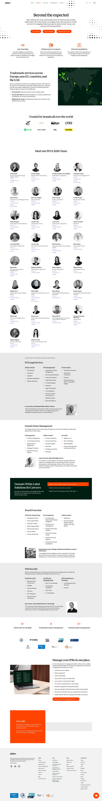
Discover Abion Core (64, 31)
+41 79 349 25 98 (77, 227)
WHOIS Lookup (70, 768)
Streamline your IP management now (64, 699)
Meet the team (84, 789)
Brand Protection (42, 770)
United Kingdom (84, 786)
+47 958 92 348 (77, 179)
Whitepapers (55, 762)
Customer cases (42, 762)
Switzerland (83, 780)
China (82, 760)
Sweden (82, 778)
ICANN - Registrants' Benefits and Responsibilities (57, 780)
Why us (32, 2)
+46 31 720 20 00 (35, 249)
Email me (12, 178)
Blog (39, 776)
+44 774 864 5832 (14, 227)
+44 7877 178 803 (35, 227)
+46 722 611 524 (56, 203)
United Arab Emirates (85, 784)
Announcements (42, 778)
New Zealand (84, 772)
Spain (82, 776)
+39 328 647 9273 (14, 321)
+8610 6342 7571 (56, 297)
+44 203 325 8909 (77, 297)
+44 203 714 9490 (56, 179)
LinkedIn (12, 182)
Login (94, 2)
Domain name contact (57, 776)
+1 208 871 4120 (14, 274)
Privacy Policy (55, 771)
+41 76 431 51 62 (14, 203)
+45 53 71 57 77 (55, 272)
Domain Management (43, 766)
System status (70, 760)
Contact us (54, 760)
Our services (35, 31)
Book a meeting (48, 31)
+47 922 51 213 (76, 203)
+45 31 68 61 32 (14, 345)
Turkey (82, 782)
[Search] (90, 3)
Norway (82, 774)
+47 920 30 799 (77, 322)
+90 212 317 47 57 (35, 345)
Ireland (82, 764)
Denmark (83, 762)
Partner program (70, 766)
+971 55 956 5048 (56, 250)
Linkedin (12, 204)
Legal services (41, 764)
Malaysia (83, 768)
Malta (82, 770)
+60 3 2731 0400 (35, 179)
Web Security (41, 768)
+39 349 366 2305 (35, 203)
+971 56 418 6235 (35, 297)
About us (40, 772)
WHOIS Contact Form (71, 770)
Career (39, 774)
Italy (82, 766)
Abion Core (45, 2)
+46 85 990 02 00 (14, 180)
